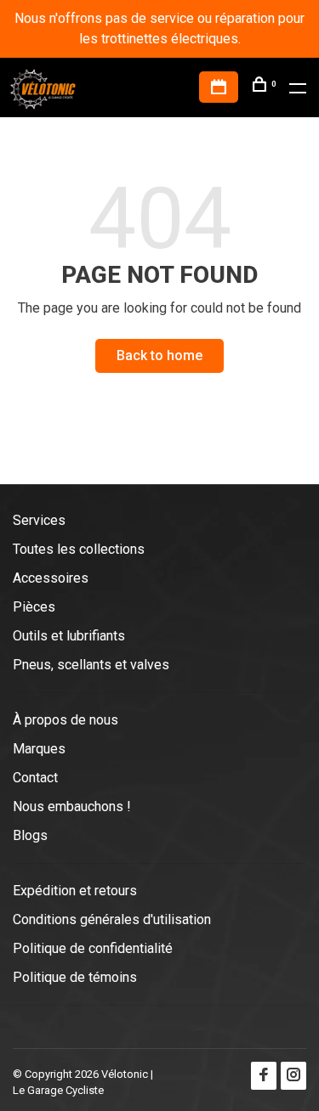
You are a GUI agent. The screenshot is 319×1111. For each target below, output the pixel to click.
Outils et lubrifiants (69, 636)
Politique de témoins (75, 977)
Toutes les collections (79, 549)
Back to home (159, 355)
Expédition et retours (75, 891)
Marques (39, 749)
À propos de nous (65, 720)
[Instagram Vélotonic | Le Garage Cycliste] (293, 1076)
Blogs (30, 835)
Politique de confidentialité (93, 948)
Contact (35, 778)
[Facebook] (263, 1076)
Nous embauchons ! (72, 806)
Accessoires (50, 578)
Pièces (34, 607)
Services (39, 520)
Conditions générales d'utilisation (112, 919)
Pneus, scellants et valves (91, 665)
